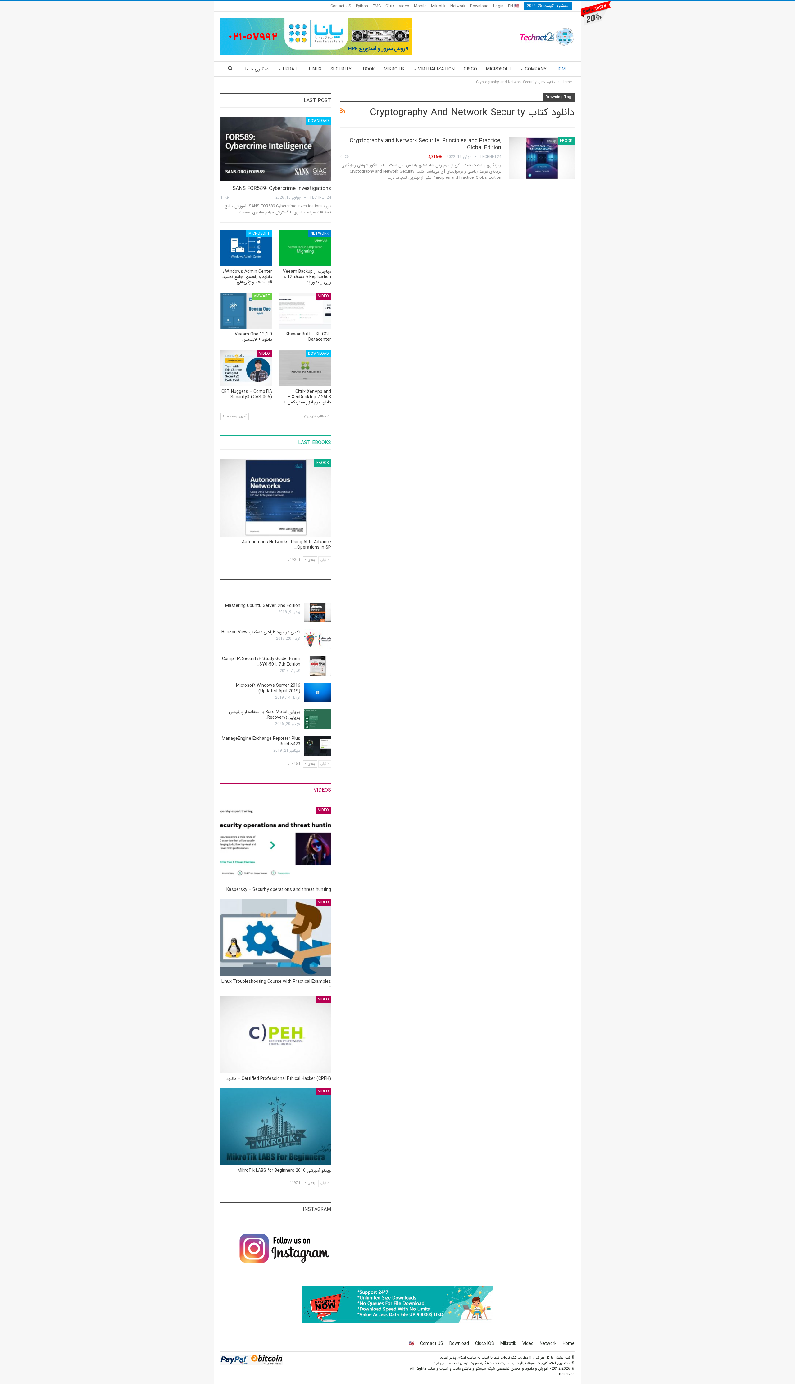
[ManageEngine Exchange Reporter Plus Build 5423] (317, 746)
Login (498, 6)
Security (341, 69)
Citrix (389, 6)
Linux (315, 69)
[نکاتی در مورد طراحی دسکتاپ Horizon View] (317, 639)
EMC (377, 6)
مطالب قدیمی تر (315, 416)
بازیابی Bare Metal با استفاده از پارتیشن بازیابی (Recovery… (264, 714)
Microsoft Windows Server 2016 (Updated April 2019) (268, 688)
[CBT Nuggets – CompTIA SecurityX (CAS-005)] (246, 368)
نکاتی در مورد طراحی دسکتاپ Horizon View (260, 632)
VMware (262, 296)
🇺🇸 (411, 1343)
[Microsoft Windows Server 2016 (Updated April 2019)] (317, 693)
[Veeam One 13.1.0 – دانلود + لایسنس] (246, 311)
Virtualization (436, 69)
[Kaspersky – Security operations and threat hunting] (275, 845)
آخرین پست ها (236, 416)
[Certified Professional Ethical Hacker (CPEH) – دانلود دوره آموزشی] (275, 1034)
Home (562, 69)
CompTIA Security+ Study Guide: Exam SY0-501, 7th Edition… (261, 661)
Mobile (420, 6)
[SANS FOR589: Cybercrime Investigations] (275, 149)
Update (291, 69)
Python (362, 6)
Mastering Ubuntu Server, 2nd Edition (262, 605)
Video (404, 6)
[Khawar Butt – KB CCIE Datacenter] (305, 311)
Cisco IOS (484, 1343)
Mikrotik (438, 6)
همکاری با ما (257, 69)
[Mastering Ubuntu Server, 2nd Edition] (317, 613)
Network (458, 6)
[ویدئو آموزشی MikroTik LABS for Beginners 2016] (275, 1126)
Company (536, 69)
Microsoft (498, 69)
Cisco (470, 69)
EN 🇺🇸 (513, 6)
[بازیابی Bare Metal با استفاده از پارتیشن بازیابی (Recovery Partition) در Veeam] (317, 719)
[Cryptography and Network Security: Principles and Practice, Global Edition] (542, 158)
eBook (368, 69)
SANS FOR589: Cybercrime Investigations (282, 188)
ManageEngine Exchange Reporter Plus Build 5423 (261, 741)
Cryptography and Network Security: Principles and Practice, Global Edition (425, 144)
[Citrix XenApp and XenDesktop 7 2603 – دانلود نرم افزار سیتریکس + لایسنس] (305, 368)
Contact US (340, 6)
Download (479, 6)
